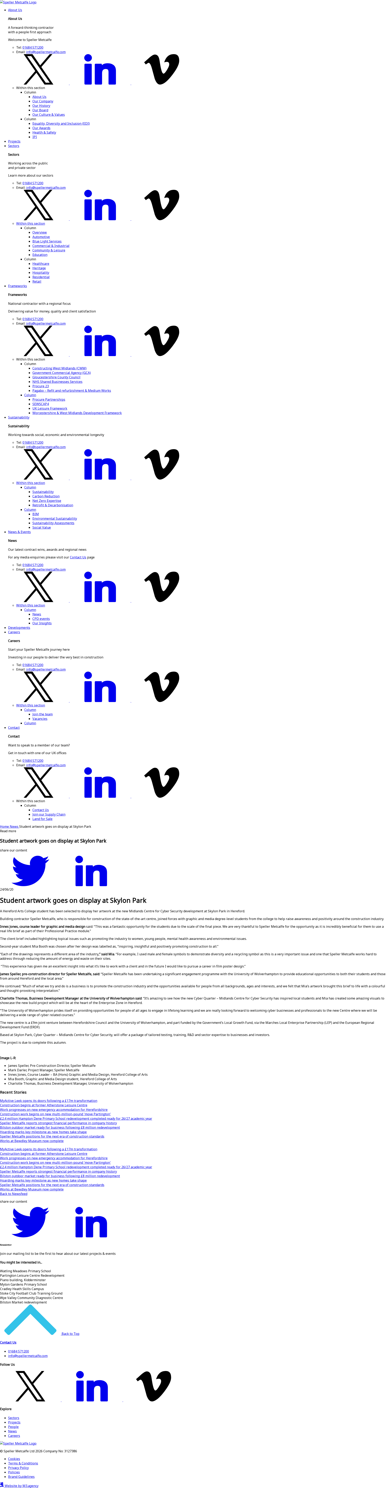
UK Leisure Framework (49, 408)
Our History (41, 105)
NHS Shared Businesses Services (57, 381)
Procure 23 (40, 386)
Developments (19, 627)
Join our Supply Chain (48, 814)
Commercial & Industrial (50, 246)
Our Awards (41, 128)
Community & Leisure (48, 250)
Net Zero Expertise (46, 500)
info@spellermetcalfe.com (46, 52)
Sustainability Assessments (53, 523)
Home (5, 826)
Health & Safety (44, 132)
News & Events (19, 532)
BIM (35, 514)
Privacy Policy (18, 1467)
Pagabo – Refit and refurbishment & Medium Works (71, 390)
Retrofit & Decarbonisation (52, 505)
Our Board (40, 110)
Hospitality (40, 272)
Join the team (42, 714)
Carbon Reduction (46, 496)
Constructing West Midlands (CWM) (59, 368)
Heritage (39, 268)
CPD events (41, 618)
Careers (14, 632)
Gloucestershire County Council (56, 377)
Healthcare (40, 263)
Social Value (41, 527)
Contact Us (78, 557)
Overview (39, 232)
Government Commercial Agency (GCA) (61, 372)
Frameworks (17, 286)
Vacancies (39, 718)
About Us (15, 10)
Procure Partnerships (48, 399)
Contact (14, 727)
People (13, 1427)
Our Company (42, 101)
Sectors (13, 146)
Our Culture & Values (48, 114)
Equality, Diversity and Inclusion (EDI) (61, 123)
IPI (34, 137)
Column (30, 395)
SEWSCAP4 (40, 404)
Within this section (30, 223)
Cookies (14, 1459)
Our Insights (42, 623)
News (36, 614)
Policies (14, 1472)
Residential (41, 277)
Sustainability (18, 417)
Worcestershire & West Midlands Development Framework (77, 413)
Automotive (41, 237)
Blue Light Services (47, 241)
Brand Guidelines (21, 1476)
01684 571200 (32, 47)
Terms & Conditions (23, 1463)
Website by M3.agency (21, 1486)
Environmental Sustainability (54, 518)
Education (39, 254)
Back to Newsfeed (13, 1194)
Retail (36, 281)
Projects (14, 141)
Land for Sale (42, 819)
